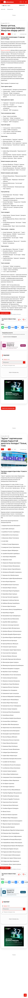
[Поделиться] (25, 995)
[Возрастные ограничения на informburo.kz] (20, 2)
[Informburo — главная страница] (9, 2)
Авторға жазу (23, 34)
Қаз (9, 34)
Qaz (12, 34)
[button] (23, 5)
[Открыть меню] (2, 2)
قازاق (15, 34)
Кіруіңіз (5, 359)
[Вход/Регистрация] (23, 2)
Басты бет (3, 9)
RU (26, 2)
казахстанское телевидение (10, 336)
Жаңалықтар (10, 9)
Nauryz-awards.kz (5, 50)
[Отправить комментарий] (24, 362)
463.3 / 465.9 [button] (6, 5)
